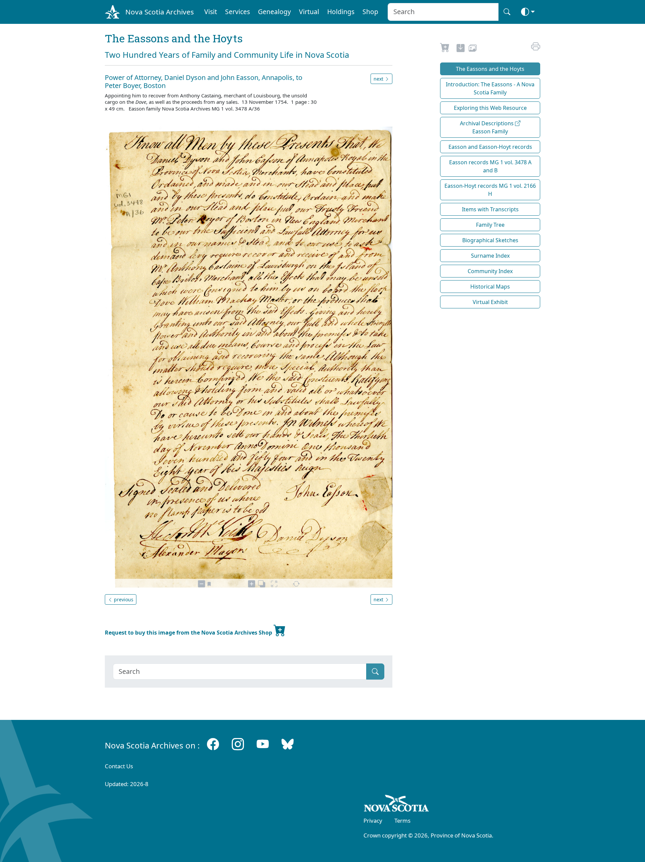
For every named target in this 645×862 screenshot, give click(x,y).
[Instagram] (237, 744)
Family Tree (490, 224)
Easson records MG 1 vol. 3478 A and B (490, 166)
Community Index (490, 271)
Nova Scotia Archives (159, 11)
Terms (402, 820)
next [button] (379, 79)
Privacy (372, 820)
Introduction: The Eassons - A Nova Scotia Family (490, 88)
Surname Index (490, 255)
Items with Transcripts (490, 209)
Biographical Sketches (490, 240)
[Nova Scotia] (396, 804)
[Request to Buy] (445, 49)
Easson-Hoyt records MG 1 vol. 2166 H (490, 190)
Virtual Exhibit (490, 302)
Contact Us (119, 766)
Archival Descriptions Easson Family (487, 127)
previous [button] (123, 599)
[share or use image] (473, 49)
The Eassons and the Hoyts (490, 69)
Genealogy (274, 11)
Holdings (340, 11)
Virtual (309, 11)
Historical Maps (490, 286)
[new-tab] (461, 49)
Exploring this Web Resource (490, 108)
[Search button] (507, 12)
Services (237, 11)
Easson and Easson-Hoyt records (490, 146)
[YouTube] (262, 744)
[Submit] (375, 671)
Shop (370, 11)
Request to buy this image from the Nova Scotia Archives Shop (189, 632)
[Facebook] (213, 744)
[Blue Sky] (287, 744)
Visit (210, 11)
